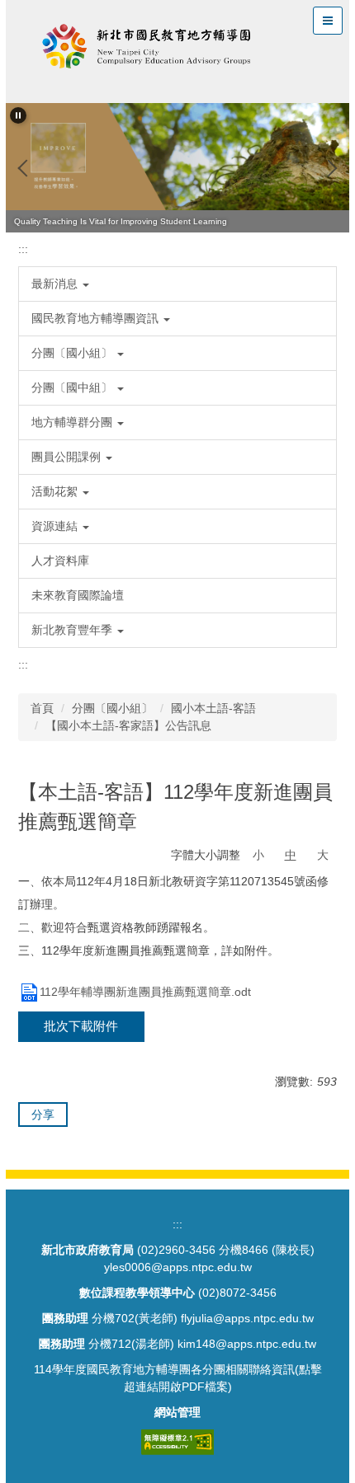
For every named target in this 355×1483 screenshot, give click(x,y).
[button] (18, 115)
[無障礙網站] (177, 1441)
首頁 (42, 708)
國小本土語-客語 (213, 708)
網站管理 (177, 1412)
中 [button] (290, 854)
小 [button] (258, 854)
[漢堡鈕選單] (328, 21)
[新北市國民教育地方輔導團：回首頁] (146, 49)
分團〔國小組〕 (112, 708)
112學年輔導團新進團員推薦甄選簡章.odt (145, 991)
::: (23, 249)
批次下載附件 (81, 1026)
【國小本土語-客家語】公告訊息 (128, 725)
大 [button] (323, 854)
